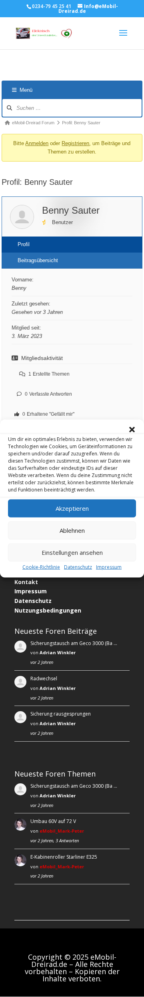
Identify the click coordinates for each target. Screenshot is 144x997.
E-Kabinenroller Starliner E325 (63, 856)
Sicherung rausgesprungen (60, 713)
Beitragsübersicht (38, 260)
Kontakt (26, 582)
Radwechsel (43, 678)
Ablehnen (72, 530)
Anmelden (36, 143)
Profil (24, 244)
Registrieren (75, 143)
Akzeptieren (72, 508)
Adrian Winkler (58, 652)
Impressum (109, 566)
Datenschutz (78, 566)
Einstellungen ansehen (72, 552)
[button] (132, 429)
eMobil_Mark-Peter (62, 831)
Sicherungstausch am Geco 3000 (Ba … (73, 643)
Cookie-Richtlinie (41, 566)
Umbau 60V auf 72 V (53, 821)
